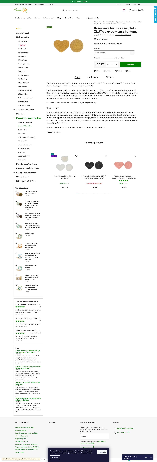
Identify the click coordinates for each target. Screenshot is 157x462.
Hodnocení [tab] (92, 77)
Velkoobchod (19, 452)
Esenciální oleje (23, 83)
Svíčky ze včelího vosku (26, 98)
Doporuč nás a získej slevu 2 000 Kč (27, 447)
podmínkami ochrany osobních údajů (92, 442)
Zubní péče (21, 152)
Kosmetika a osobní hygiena (28, 118)
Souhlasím (102, 452)
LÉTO (18, 28)
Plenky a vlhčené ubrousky (27, 137)
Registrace (137, 4)
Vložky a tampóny (24, 149)
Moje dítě (20, 114)
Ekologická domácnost (26, 172)
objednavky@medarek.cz (125, 428)
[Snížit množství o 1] (107, 64)
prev (48, 172)
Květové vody (22, 130)
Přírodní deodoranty (24, 145)
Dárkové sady (22, 87)
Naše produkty (22, 37)
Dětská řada (22, 49)
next (140, 172)
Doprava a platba (20, 439)
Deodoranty (22, 56)
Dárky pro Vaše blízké (25, 181)
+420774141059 (123, 432)
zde (91, 453)
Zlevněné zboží (22, 33)
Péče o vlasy (22, 133)
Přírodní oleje (22, 60)
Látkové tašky (23, 94)
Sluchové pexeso (24, 105)
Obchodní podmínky (21, 436)
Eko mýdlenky (23, 102)
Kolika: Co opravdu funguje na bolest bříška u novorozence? (27, 367)
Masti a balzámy (23, 41)
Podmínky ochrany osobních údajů (26, 433)
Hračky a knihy (22, 177)
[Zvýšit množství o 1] (116, 64)
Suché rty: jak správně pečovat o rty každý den (27, 383)
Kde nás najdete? (40, 4)
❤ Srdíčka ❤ (22, 45)
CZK (117, 4)
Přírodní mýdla (23, 68)
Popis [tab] (77, 77)
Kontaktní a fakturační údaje (23, 4)
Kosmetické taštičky (25, 90)
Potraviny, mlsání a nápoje (27, 168)
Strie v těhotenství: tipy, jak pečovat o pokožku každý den (28, 399)
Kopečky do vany (24, 64)
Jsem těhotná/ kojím (25, 109)
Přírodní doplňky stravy (26, 164)
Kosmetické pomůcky (25, 126)
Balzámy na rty (23, 53)
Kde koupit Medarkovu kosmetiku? (26, 444)
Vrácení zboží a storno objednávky (26, 450)
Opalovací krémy (24, 156)
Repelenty (21, 160)
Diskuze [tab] (110, 77)
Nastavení (55, 458)
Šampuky (21, 71)
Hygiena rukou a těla (25, 122)
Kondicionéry (22, 79)
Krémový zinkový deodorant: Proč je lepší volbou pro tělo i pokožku (27, 351)
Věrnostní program (21, 441)
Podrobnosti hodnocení (123, 35)
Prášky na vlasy (23, 75)
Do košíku (130, 64)
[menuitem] (23, 18)
